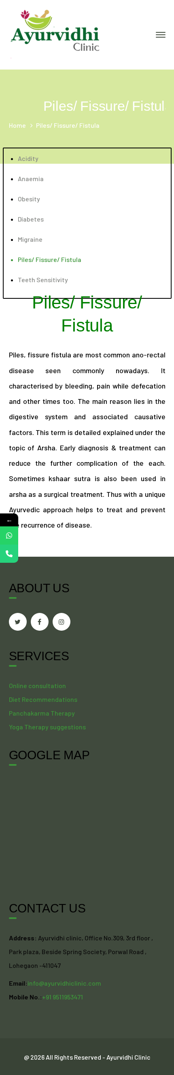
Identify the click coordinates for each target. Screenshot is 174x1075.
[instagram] (61, 622)
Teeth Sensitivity (43, 279)
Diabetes (31, 219)
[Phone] (9, 554)
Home (17, 125)
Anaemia (31, 178)
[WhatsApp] (9, 535)
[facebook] (40, 622)
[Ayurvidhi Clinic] (55, 34)
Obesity (29, 199)
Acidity (28, 158)
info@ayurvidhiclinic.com (64, 983)
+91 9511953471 (62, 997)
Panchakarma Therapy (42, 713)
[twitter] (18, 622)
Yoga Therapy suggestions (47, 727)
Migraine (30, 239)
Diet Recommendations (43, 699)
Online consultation (37, 685)
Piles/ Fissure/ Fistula (49, 259)
